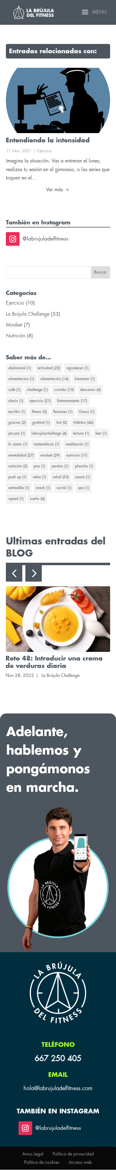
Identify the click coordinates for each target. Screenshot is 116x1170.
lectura (81, 433)
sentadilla (18, 488)
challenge (37, 390)
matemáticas (46, 444)
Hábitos (83, 422)
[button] (14, 573)
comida (64, 390)
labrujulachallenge (49, 433)
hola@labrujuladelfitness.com (58, 1088)
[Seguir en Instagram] (12, 239)
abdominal (19, 368)
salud (61, 477)
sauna (82, 477)
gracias (17, 422)
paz (39, 466)
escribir (16, 412)
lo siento (17, 444)
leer (101, 433)
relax (39, 477)
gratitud (41, 422)
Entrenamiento (72, 401)
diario (15, 401)
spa (83, 488)
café (14, 390)
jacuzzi (16, 433)
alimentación (54, 379)
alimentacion (21, 379)
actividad (48, 368)
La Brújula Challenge (27, 314)
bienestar (85, 379)
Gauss (86, 412)
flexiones (62, 412)
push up (17, 477)
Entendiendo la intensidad (48, 140)
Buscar (100, 272)
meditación (77, 444)
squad (16, 498)
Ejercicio (44, 151)
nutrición (17, 466)
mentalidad (21, 455)
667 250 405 (58, 1058)
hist (61, 422)
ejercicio (40, 401)
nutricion (76, 455)
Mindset (14, 325)
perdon (60, 466)
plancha (84, 466)
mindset (50, 455)
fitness (39, 412)
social (64, 488)
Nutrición (15, 335)
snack (43, 488)
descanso (90, 390)
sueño (37, 498)
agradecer (77, 368)
